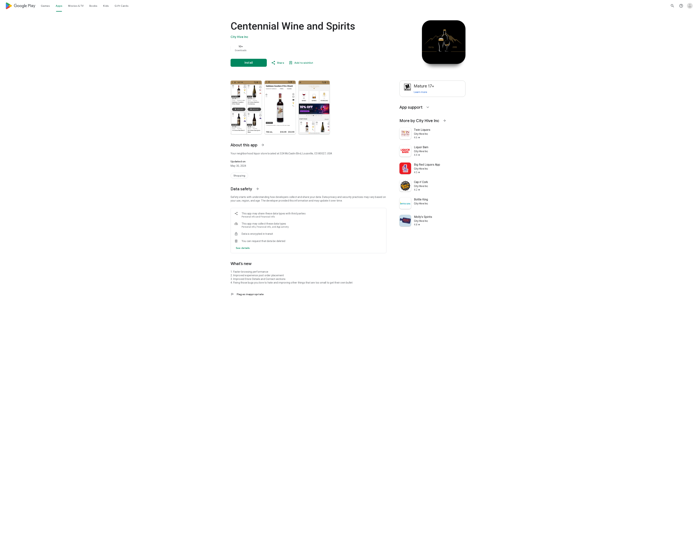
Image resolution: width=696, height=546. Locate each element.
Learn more (420, 92)
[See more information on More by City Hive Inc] (444, 120)
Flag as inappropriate (247, 294)
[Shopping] (239, 175)
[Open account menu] (689, 5)
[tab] (45, 6)
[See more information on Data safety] (257, 188)
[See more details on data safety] (242, 248)
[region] (303, 48)
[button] (246, 107)
